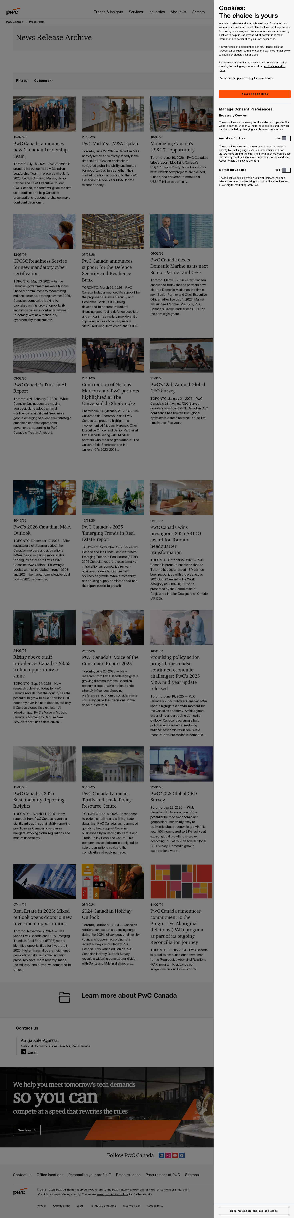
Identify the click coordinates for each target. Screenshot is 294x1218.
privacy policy (245, 78)
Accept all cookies (255, 93)
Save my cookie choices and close (254, 1210)
